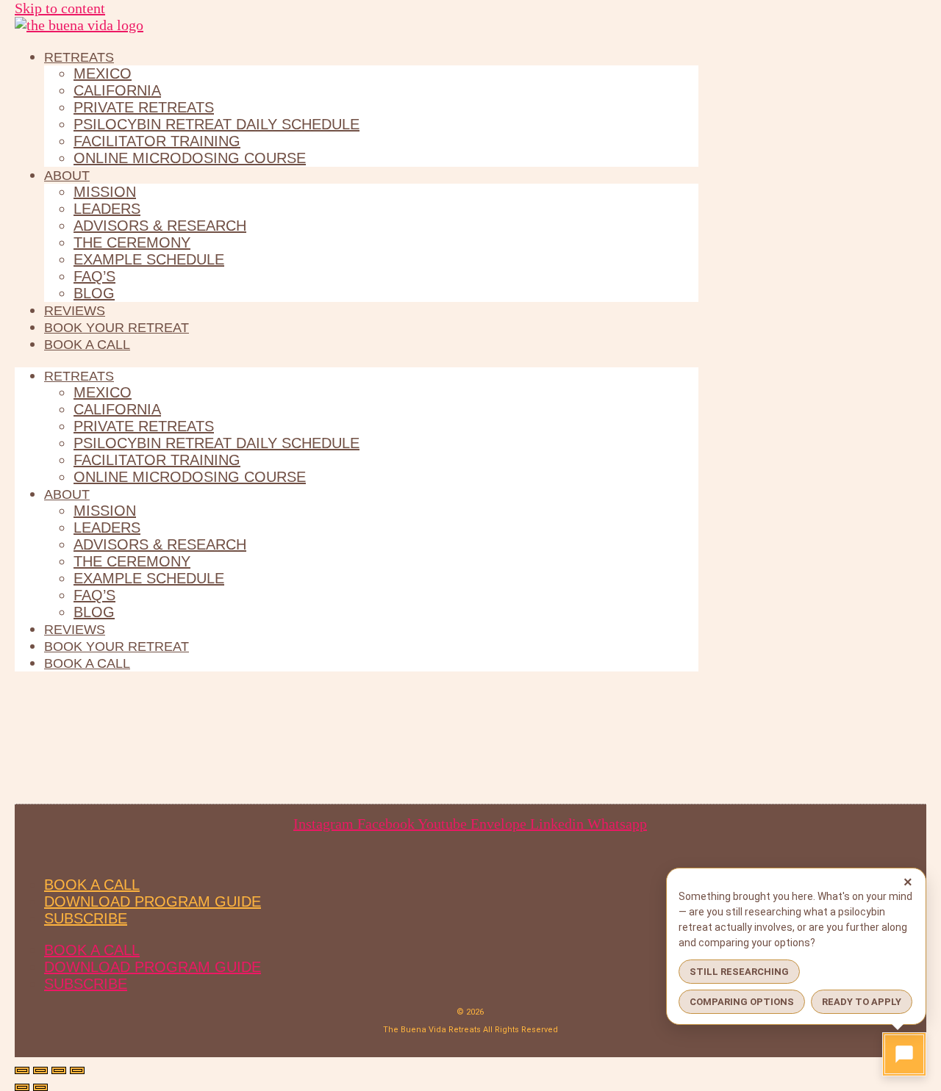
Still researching (739, 971)
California (117, 90)
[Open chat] (904, 1054)
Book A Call (92, 884)
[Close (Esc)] (77, 1070)
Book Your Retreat (116, 327)
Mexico (103, 73)
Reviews (74, 310)
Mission (105, 192)
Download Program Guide (152, 901)
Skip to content (60, 8)
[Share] (58, 1070)
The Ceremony (132, 242)
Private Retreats (144, 107)
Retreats (79, 57)
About (67, 175)
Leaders (107, 209)
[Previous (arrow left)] (22, 1087)
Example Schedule (149, 259)
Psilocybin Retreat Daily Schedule (216, 124)
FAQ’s (94, 276)
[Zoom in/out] (22, 1070)
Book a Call (87, 344)
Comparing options (742, 1001)
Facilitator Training (157, 141)
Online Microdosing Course (190, 158)
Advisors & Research (160, 225)
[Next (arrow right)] (40, 1087)
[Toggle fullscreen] (40, 1070)
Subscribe (85, 918)
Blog (94, 293)
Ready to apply (861, 1001)
